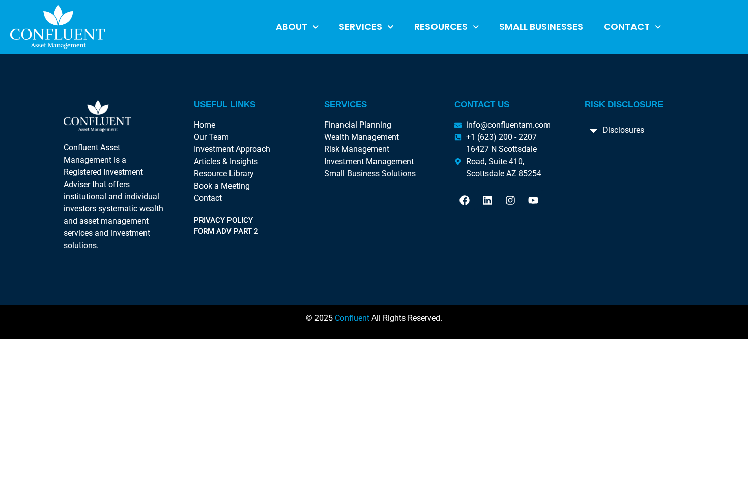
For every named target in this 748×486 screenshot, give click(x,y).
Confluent (352, 318)
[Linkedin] (487, 200)
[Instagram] (510, 200)
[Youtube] (533, 200)
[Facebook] (464, 200)
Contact (626, 26)
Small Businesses (541, 26)
